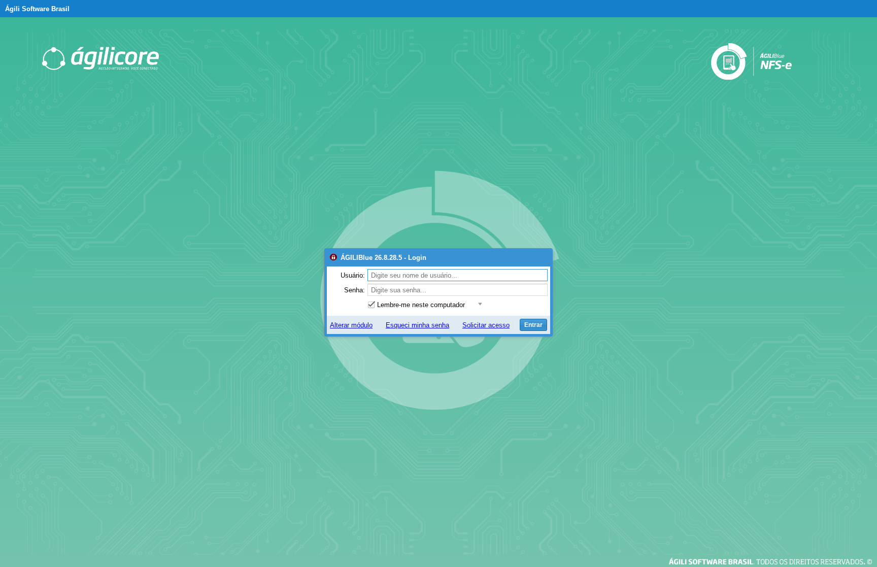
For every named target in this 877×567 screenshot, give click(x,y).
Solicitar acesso (486, 325)
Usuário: (353, 275)
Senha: (354, 290)
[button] (479, 304)
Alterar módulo (351, 325)
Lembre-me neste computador (421, 305)
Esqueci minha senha (417, 325)
